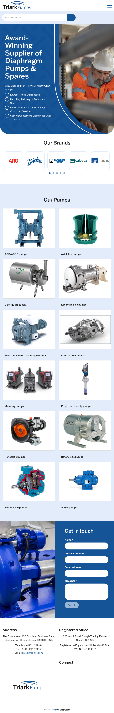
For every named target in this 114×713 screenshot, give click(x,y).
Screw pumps (69, 507)
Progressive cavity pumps (76, 406)
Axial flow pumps (71, 254)
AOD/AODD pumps (16, 254)
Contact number (75, 553)
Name (69, 539)
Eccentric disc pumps (73, 304)
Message (71, 580)
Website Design (50, 709)
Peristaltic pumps (15, 457)
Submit (72, 605)
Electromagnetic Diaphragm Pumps (25, 355)
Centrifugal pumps (16, 305)
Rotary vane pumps (16, 507)
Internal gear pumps (73, 355)
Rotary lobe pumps (72, 457)
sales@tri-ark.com (32, 652)
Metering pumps (14, 406)
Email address (74, 567)
